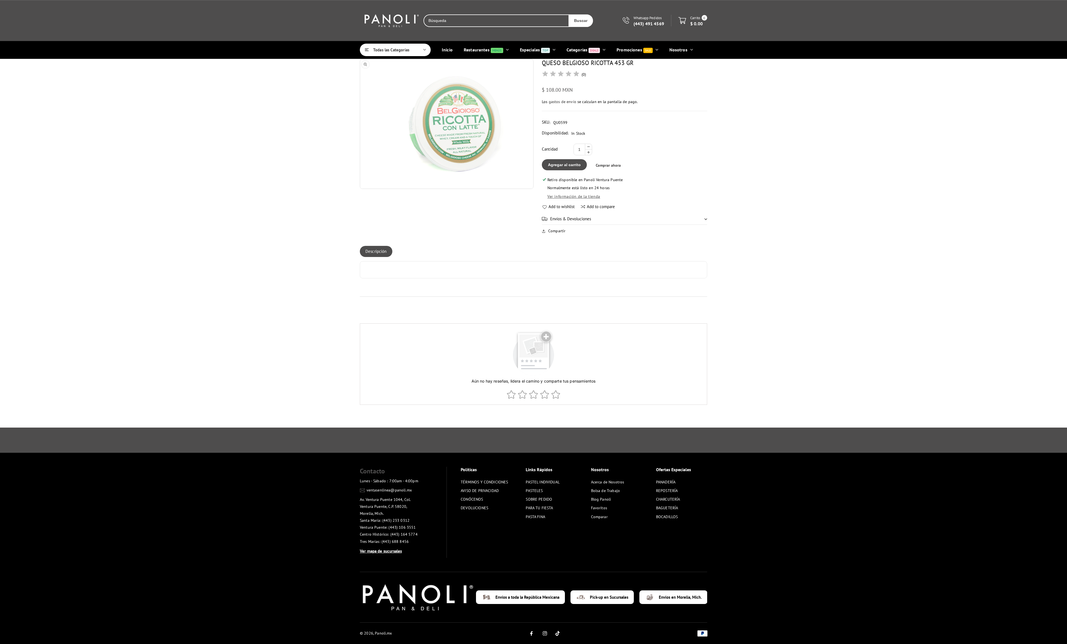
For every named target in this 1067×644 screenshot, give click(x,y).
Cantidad (550, 149)
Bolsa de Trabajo (605, 490)
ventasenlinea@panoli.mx (389, 490)
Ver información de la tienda (573, 196)
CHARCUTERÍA (668, 499)
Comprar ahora (608, 165)
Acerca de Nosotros (607, 482)
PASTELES (534, 490)
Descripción (376, 251)
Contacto (372, 471)
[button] (624, 218)
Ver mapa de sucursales (381, 551)
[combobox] (496, 20)
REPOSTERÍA (667, 490)
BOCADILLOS (667, 516)
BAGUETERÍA (667, 507)
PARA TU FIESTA (539, 507)
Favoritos (599, 507)
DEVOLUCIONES (474, 507)
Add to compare (601, 206)
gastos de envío (562, 101)
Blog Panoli (601, 499)
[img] (561, 74)
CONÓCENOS (472, 499)
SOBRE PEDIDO (539, 499)
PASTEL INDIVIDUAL (543, 482)
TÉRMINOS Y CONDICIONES (484, 482)
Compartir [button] (556, 230)
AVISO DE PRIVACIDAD (480, 490)
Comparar (599, 516)
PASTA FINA (535, 516)
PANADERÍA (665, 482)
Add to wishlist (562, 206)
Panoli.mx (383, 633)
